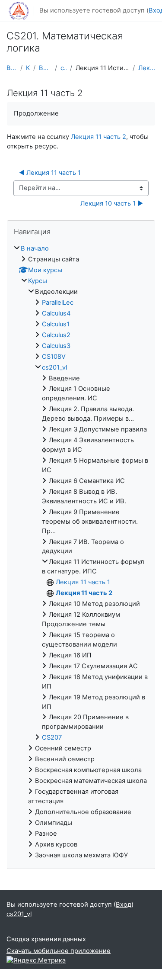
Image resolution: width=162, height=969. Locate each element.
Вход (123, 904)
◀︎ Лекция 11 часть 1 (50, 173)
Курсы (27, 68)
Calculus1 (56, 324)
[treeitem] (81, 552)
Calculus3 (56, 346)
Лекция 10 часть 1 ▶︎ (111, 203)
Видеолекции (45, 68)
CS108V (54, 357)
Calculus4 (56, 313)
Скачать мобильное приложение (58, 951)
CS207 (52, 737)
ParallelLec (57, 302)
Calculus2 (56, 335)
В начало (11, 68)
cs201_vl (63, 68)
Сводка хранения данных (46, 939)
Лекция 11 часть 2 (147, 68)
